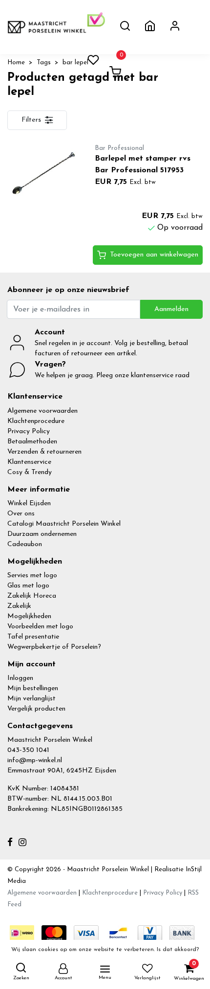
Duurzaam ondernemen (42, 534)
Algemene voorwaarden (42, 411)
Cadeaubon (24, 544)
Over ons (21, 513)
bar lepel (75, 62)
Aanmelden (171, 309)
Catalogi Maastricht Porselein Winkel (64, 524)
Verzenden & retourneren (44, 452)
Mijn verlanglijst (31, 698)
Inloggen (20, 678)
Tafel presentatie (33, 637)
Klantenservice (29, 462)
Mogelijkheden (29, 616)
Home (16, 62)
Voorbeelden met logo (40, 626)
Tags (44, 62)
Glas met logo (28, 585)
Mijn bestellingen (32, 688)
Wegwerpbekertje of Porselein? (54, 647)
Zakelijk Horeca (31, 596)
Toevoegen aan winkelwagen (154, 254)
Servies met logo (32, 575)
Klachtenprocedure (35, 421)
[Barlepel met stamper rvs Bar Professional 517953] (43, 174)
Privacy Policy (28, 431)
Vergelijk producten (36, 709)
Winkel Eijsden (29, 503)
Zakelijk (19, 606)
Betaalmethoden (32, 441)
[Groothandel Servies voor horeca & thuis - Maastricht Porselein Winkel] (47, 27)
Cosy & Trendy (29, 472)
